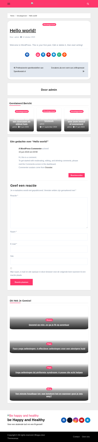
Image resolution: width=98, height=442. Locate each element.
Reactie (14, 196)
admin (16, 37)
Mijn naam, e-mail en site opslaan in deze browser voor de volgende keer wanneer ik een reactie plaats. (48, 273)
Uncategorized (49, 24)
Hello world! (23, 30)
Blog (49, 389)
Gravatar (48, 167)
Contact (76, 437)
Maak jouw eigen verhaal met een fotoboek (48, 118)
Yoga (49, 344)
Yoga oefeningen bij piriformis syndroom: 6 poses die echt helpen (49, 372)
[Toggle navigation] (8, 4)
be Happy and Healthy (26, 420)
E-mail (13, 244)
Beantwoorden (77, 175)
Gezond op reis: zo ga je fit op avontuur (49, 325)
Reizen (49, 320)
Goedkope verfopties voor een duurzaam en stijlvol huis (21, 120)
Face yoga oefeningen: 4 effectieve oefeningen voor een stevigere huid (49, 348)
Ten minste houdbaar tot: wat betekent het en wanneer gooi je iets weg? (49, 395)
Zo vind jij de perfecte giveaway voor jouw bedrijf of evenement (76, 120)
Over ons (86, 437)
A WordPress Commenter (30, 149)
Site (12, 256)
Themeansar (12, 438)
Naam (13, 232)
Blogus (38, 435)
